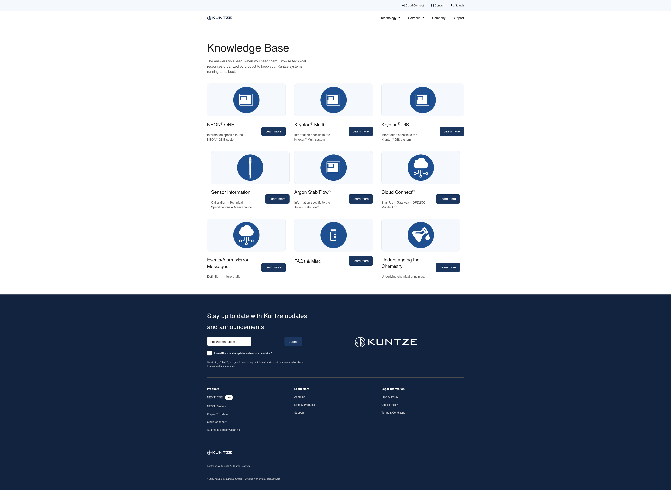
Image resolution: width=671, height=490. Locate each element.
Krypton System (217, 414)
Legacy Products (304, 404)
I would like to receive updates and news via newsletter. (243, 353)
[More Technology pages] (398, 17)
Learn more (273, 131)
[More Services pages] (422, 17)
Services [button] (414, 17)
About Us (299, 397)
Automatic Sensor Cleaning (223, 429)
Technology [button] (388, 17)
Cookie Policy (389, 404)
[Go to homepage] (219, 453)
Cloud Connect (217, 422)
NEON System (216, 406)
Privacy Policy (389, 397)
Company (439, 17)
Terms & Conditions (393, 412)
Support (458, 17)
